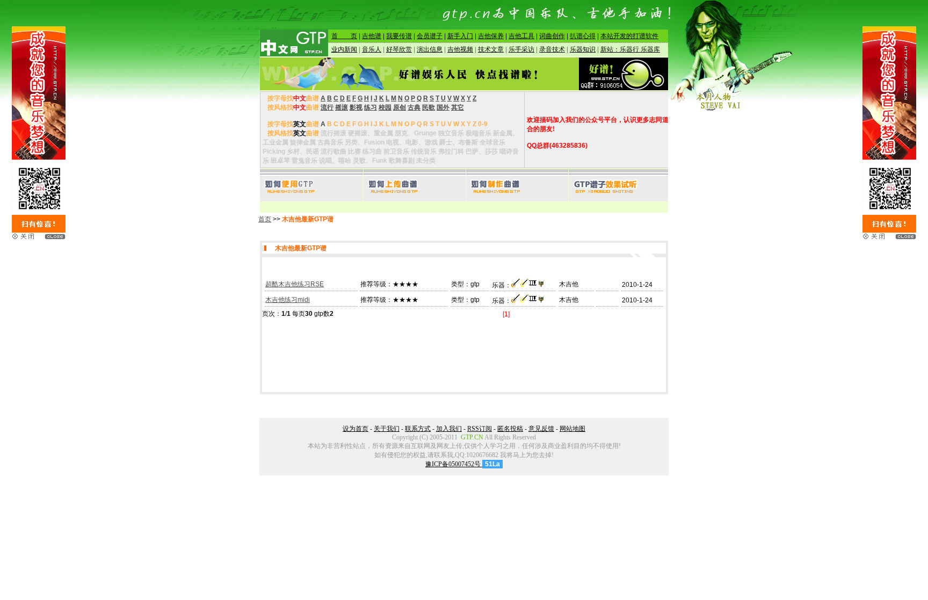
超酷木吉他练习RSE (294, 284)
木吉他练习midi (287, 299)
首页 (264, 219)
